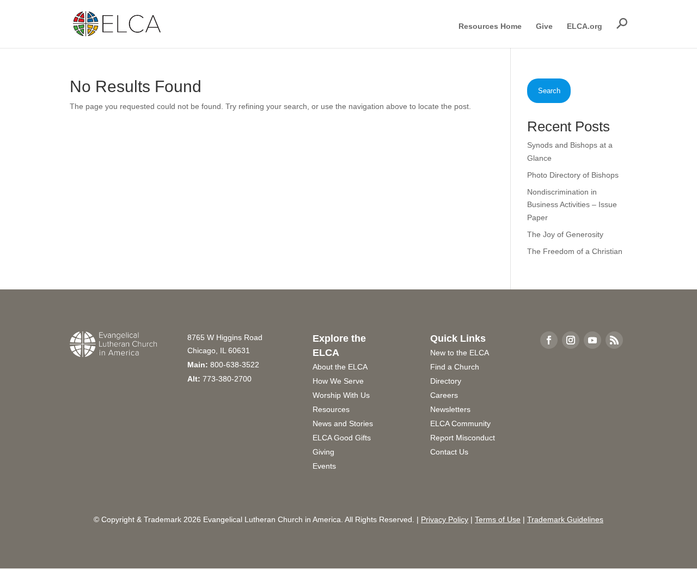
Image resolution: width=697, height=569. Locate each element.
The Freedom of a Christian (574, 251)
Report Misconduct (462, 437)
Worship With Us (341, 395)
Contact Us (449, 451)
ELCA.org (584, 26)
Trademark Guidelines (565, 519)
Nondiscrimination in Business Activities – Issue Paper (572, 204)
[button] (621, 23)
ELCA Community (460, 423)
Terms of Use (498, 519)
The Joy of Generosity (565, 234)
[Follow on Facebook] (549, 340)
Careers (444, 395)
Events (324, 466)
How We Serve (338, 381)
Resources (331, 409)
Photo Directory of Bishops (573, 175)
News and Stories (343, 423)
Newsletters (450, 409)
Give (544, 26)
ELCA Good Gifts (342, 437)
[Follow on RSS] (614, 340)
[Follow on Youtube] (592, 340)
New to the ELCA (459, 352)
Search (549, 91)
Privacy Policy (444, 519)
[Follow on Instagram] (570, 340)
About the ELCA (340, 366)
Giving (323, 451)
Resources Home (490, 26)
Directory (445, 381)
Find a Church (454, 366)
